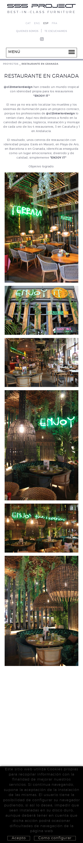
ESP (46, 23)
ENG (37, 23)
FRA (54, 23)
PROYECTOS (11, 64)
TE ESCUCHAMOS (56, 31)
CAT (28, 23)
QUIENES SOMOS (27, 31)
